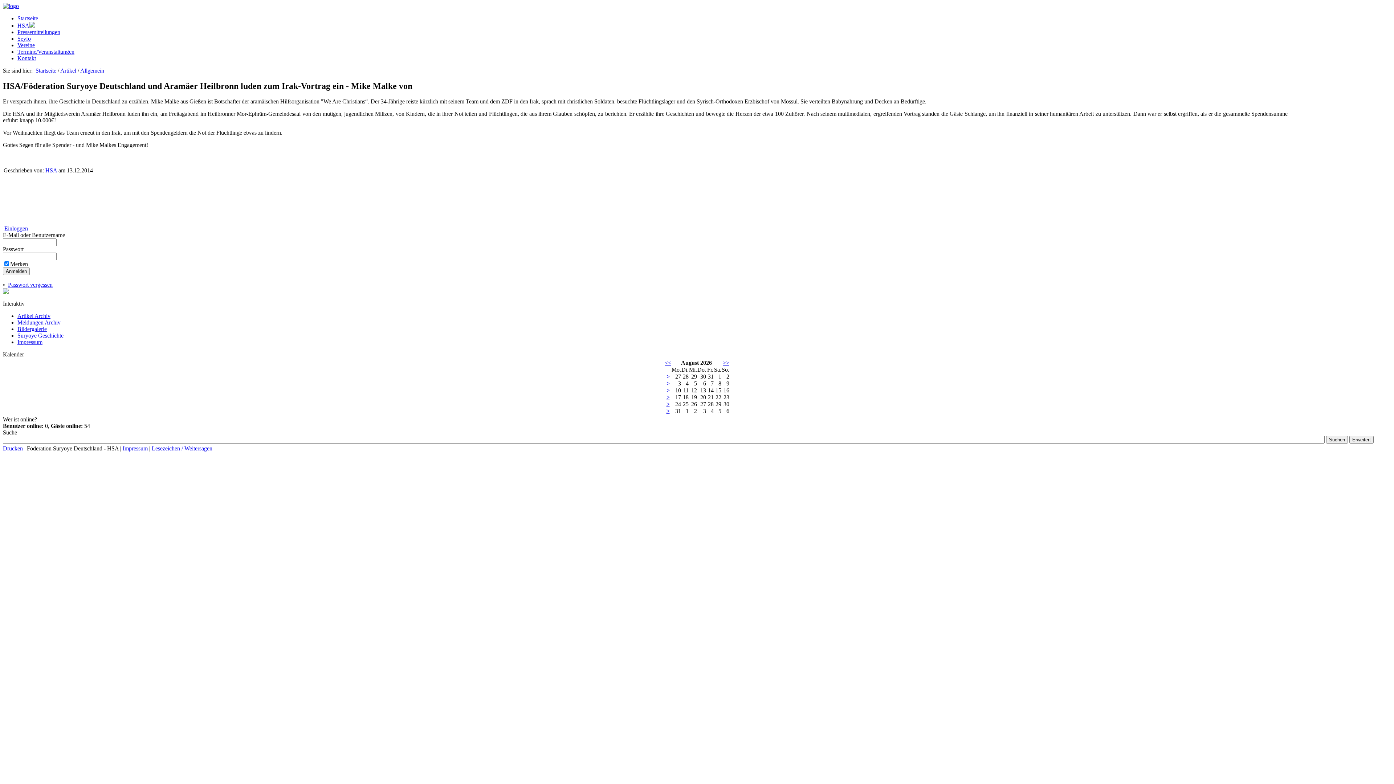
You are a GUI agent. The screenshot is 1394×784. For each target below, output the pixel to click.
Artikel (68, 71)
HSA (51, 170)
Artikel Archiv (33, 316)
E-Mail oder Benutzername (34, 235)
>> (726, 363)
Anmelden (16, 271)
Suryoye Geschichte (40, 335)
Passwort (14, 249)
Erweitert (1361, 439)
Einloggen (15, 228)
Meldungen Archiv (39, 322)
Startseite (46, 71)
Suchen (1337, 439)
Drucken (13, 448)
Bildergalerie (32, 329)
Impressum (29, 342)
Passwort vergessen (30, 285)
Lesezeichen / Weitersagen (182, 448)
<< (668, 363)
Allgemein (92, 71)
